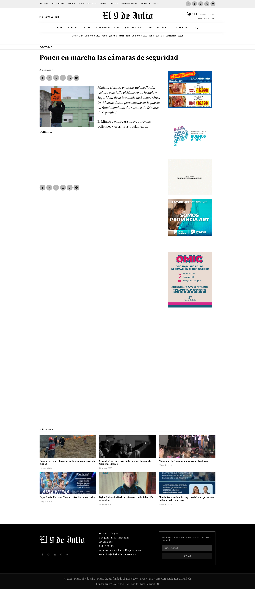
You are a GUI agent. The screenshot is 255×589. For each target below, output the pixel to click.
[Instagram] (194, 3)
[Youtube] (212, 3)
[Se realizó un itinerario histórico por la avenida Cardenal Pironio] (127, 446)
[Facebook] (188, 3)
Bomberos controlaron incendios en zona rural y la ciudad (67, 462)
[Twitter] (206, 3)
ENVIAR (187, 556)
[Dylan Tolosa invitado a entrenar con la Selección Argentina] (127, 483)
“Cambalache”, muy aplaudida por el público (183, 460)
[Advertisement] (100, 158)
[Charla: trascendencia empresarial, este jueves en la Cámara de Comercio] (187, 483)
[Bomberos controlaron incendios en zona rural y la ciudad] (68, 446)
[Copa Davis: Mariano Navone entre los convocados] (68, 483)
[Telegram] (76, 78)
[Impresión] (70, 78)
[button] (196, 27)
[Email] (63, 78)
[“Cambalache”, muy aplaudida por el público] (187, 446)
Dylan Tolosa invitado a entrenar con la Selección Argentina (126, 499)
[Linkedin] (200, 3)
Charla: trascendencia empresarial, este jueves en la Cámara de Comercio (186, 499)
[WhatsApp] (56, 78)
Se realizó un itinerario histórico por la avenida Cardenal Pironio (125, 462)
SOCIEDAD (46, 47)
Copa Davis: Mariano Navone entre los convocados (67, 497)
